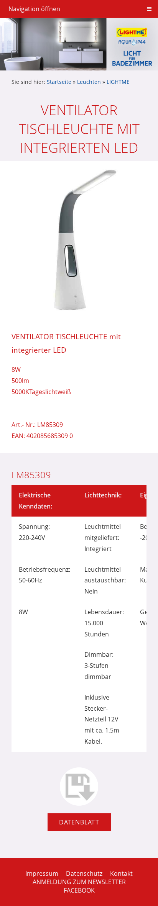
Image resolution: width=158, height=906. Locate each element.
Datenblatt (79, 822)
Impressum (41, 873)
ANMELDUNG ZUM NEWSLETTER (79, 882)
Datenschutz (84, 873)
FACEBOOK (79, 890)
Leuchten (89, 81)
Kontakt (121, 873)
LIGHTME (118, 81)
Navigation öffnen (34, 9)
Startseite (59, 81)
